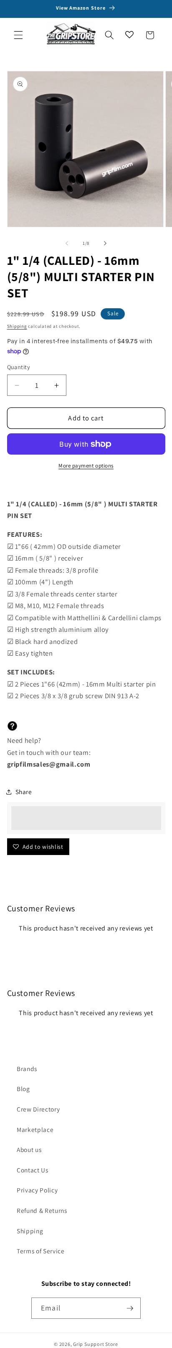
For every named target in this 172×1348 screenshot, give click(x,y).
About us (29, 1149)
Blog (23, 1088)
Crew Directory (38, 1109)
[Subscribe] (130, 1308)
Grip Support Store (95, 1344)
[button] (18, 35)
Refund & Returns (42, 1210)
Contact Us (32, 1170)
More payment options (86, 465)
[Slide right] (105, 243)
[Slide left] (67, 243)
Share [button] (23, 791)
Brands (27, 1068)
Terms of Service (41, 1251)
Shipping (17, 326)
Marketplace (35, 1129)
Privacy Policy (37, 1190)
